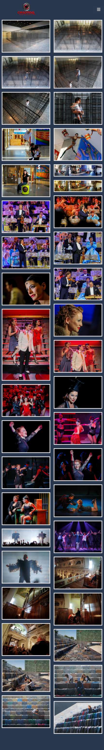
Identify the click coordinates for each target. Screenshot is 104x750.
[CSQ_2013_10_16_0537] (78, 72)
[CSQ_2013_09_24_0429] (78, 186)
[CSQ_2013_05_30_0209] (26, 217)
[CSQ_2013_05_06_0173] (26, 639)
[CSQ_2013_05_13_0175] (78, 320)
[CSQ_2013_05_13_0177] (78, 356)
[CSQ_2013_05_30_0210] (26, 252)
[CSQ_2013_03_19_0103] (78, 717)
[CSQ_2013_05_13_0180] (78, 428)
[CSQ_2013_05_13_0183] (26, 473)
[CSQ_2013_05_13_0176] (26, 345)
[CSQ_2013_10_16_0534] (26, 36)
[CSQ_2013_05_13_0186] (78, 537)
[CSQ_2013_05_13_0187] (26, 538)
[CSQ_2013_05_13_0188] (26, 567)
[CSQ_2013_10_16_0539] (78, 108)
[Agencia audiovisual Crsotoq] (26, 9)
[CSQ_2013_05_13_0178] (78, 392)
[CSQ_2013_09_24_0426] (78, 144)
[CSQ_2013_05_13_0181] (26, 436)
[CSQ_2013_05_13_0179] (26, 400)
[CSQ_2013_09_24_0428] (78, 170)
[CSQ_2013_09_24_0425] (26, 144)
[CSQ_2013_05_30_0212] (78, 248)
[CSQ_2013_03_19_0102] (26, 711)
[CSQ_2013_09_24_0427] (26, 180)
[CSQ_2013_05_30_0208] (78, 211)
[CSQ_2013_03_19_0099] (78, 645)
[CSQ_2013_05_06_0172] (78, 609)
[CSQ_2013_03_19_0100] (26, 675)
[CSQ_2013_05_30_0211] (78, 284)
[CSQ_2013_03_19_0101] (78, 681)
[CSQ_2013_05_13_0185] (26, 508)
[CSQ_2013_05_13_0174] (26, 289)
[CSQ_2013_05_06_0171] (26, 603)
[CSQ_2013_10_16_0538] (26, 108)
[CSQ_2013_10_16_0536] (26, 72)
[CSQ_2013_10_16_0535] (78, 36)
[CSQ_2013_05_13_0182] (78, 464)
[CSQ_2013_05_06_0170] (78, 573)
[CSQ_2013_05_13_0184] (78, 500)
